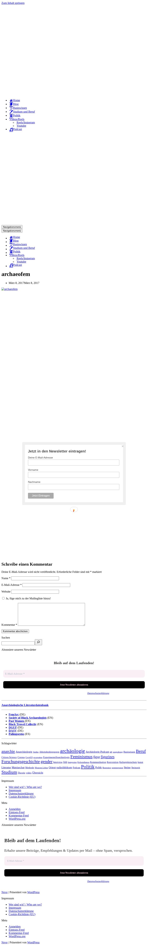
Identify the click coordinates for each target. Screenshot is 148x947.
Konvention (113, 762)
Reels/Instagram (26, 122)
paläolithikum (64, 767)
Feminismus (81, 756)
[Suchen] (38, 642)
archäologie (72, 751)
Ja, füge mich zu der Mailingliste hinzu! (28, 598)
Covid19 (29, 757)
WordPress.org (17, 818)
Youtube (21, 125)
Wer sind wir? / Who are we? (25, 787)
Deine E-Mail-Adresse (40, 457)
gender (47, 761)
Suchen (5, 637)
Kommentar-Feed (19, 815)
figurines (107, 757)
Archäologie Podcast (97, 751)
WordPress (33, 892)
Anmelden (15, 809)
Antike (36, 752)
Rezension (107, 768)
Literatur (6, 767)
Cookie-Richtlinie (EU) (22, 796)
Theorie (21, 772)
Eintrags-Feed (17, 812)
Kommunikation (98, 762)
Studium (9, 772)
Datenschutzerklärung (98, 693)
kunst (140, 762)
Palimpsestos (16, 733)
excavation (37, 757)
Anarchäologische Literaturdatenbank (25, 705)
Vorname (33, 469)
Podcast (76, 767)
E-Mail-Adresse (11, 584)
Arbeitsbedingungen (49, 751)
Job (65, 761)
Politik (88, 766)
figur (96, 757)
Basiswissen (129, 751)
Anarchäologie (24, 751)
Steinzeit (135, 767)
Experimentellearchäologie (56, 757)
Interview (57, 762)
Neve (4, 892)
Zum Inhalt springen (13, 3)
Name (5, 578)
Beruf (141, 751)
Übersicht (37, 772)
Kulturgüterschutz (128, 762)
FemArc (14, 714)
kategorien (72, 762)
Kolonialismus (83, 762)
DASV (13, 730)
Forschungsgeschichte (20, 761)
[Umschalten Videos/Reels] (65, 255)
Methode (29, 767)
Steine (127, 767)
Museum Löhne (41, 768)
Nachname (34, 482)
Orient (52, 767)
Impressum (15, 790)
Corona (21, 757)
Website (5, 591)
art (111, 751)
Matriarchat (18, 767)
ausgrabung (118, 752)
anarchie (8, 751)
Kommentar (9, 624)
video (29, 772)
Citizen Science (9, 757)
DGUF (13, 727)
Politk (98, 767)
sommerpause (117, 768)
